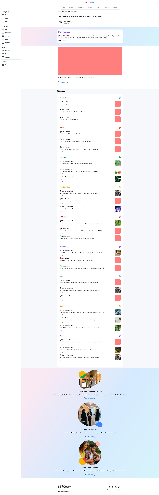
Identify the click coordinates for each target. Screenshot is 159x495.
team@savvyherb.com (63, 491)
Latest (63, 7)
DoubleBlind (68, 21)
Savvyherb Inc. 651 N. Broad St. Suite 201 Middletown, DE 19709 (64, 486)
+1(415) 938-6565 (62, 490)
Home (60, 11)
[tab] (64, 7)
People (65, 11)
